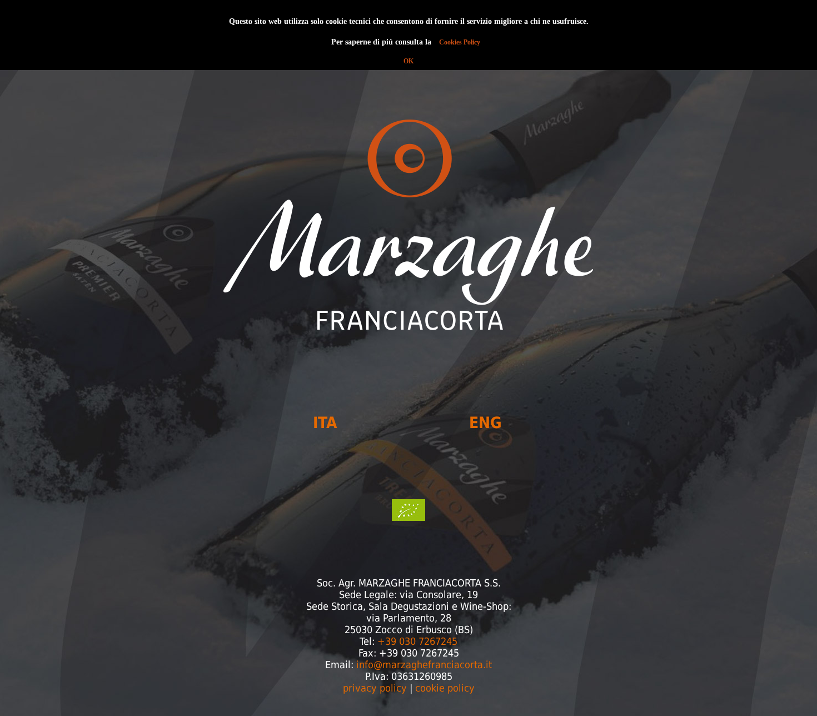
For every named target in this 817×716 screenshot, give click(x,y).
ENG (485, 423)
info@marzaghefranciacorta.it (424, 664)
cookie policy (445, 688)
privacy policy (375, 688)
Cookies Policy (459, 42)
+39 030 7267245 (417, 641)
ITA (325, 423)
